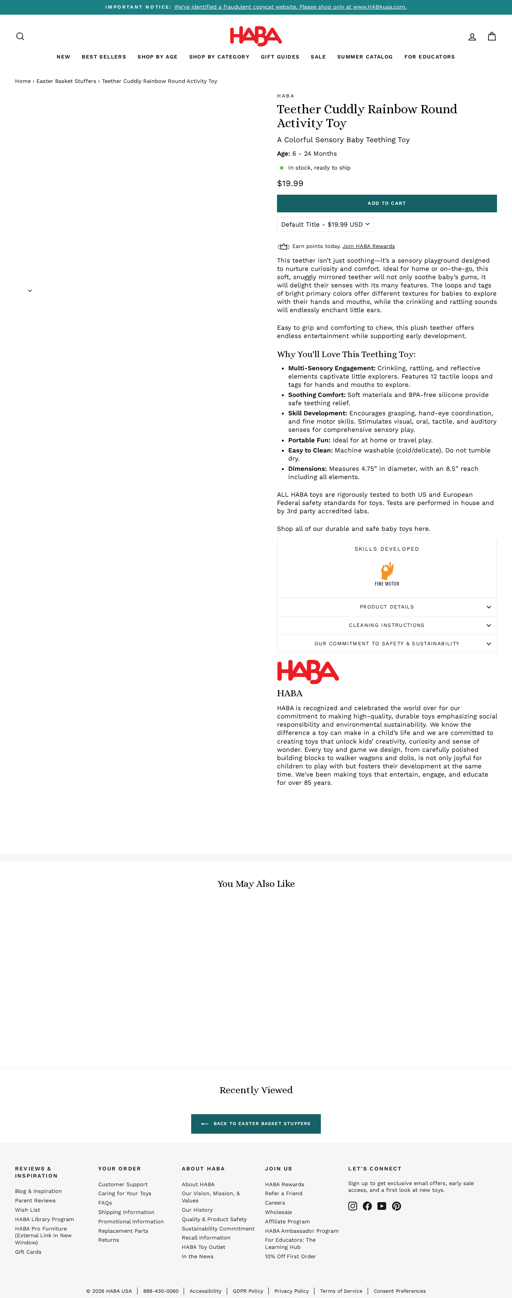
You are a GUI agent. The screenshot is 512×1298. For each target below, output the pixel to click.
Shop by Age (158, 57)
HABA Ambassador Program (302, 1231)
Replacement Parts (123, 1231)
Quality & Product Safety (214, 1219)
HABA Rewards (284, 1184)
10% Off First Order (290, 1256)
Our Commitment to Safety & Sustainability (387, 643)
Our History (197, 1210)
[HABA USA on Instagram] (352, 1206)
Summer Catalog (365, 57)
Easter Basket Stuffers (66, 81)
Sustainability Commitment (218, 1229)
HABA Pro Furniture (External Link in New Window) (43, 1236)
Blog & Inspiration (38, 1191)
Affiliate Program (287, 1221)
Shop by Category (219, 57)
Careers (275, 1203)
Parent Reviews (35, 1200)
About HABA (198, 1184)
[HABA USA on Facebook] (367, 1206)
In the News (198, 1256)
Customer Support (123, 1184)
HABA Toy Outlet (203, 1247)
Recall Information (206, 1238)
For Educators (429, 57)
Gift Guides (280, 57)
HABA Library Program (44, 1219)
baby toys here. (407, 528)
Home (23, 81)
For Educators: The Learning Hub (290, 1243)
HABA (286, 96)
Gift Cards (28, 1252)
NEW (63, 57)
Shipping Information (126, 1212)
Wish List (27, 1210)
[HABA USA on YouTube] (381, 1206)
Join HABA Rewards (369, 246)
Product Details (387, 607)
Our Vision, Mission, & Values (211, 1197)
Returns (108, 1240)
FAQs (105, 1203)
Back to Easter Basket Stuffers (261, 1123)
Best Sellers (104, 57)
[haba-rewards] (458, 36)
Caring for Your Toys (124, 1193)
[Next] (30, 288)
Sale (318, 57)
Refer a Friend (283, 1193)
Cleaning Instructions (387, 625)
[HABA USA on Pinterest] (396, 1206)
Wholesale (278, 1212)
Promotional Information (131, 1221)
